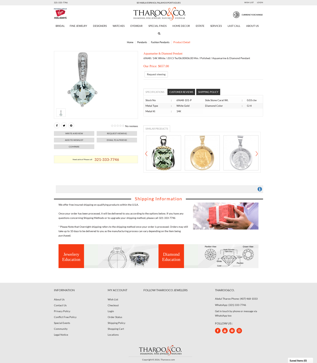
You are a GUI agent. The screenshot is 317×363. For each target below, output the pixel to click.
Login (260, 2)
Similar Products (156, 128)
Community (61, 328)
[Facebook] (57, 125)
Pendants (142, 42)
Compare (74, 146)
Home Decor (181, 25)
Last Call (234, 25)
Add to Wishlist (74, 140)
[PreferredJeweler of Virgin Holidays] (69, 13)
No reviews (131, 126)
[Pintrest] (71, 125)
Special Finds (157, 25)
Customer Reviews (181, 92)
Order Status (115, 317)
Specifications (154, 92)
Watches (119, 25)
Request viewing (117, 133)
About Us (252, 25)
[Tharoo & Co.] (158, 13)
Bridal (60, 25)
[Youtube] (225, 330)
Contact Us (60, 305)
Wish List (249, 2)
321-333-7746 (61, 2)
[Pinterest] (232, 330)
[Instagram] (239, 330)
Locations (113, 334)
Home (130, 42)
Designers (100, 25)
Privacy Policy (62, 311)
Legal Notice (61, 334)
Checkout (113, 305)
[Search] (158, 33)
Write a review (74, 133)
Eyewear (136, 25)
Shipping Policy (208, 92)
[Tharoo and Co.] (158, 350)
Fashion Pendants (160, 42)
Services (216, 25)
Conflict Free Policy (65, 317)
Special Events (62, 322)
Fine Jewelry (78, 25)
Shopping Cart (116, 328)
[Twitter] (64, 125)
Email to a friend (117, 140)
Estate (200, 25)
